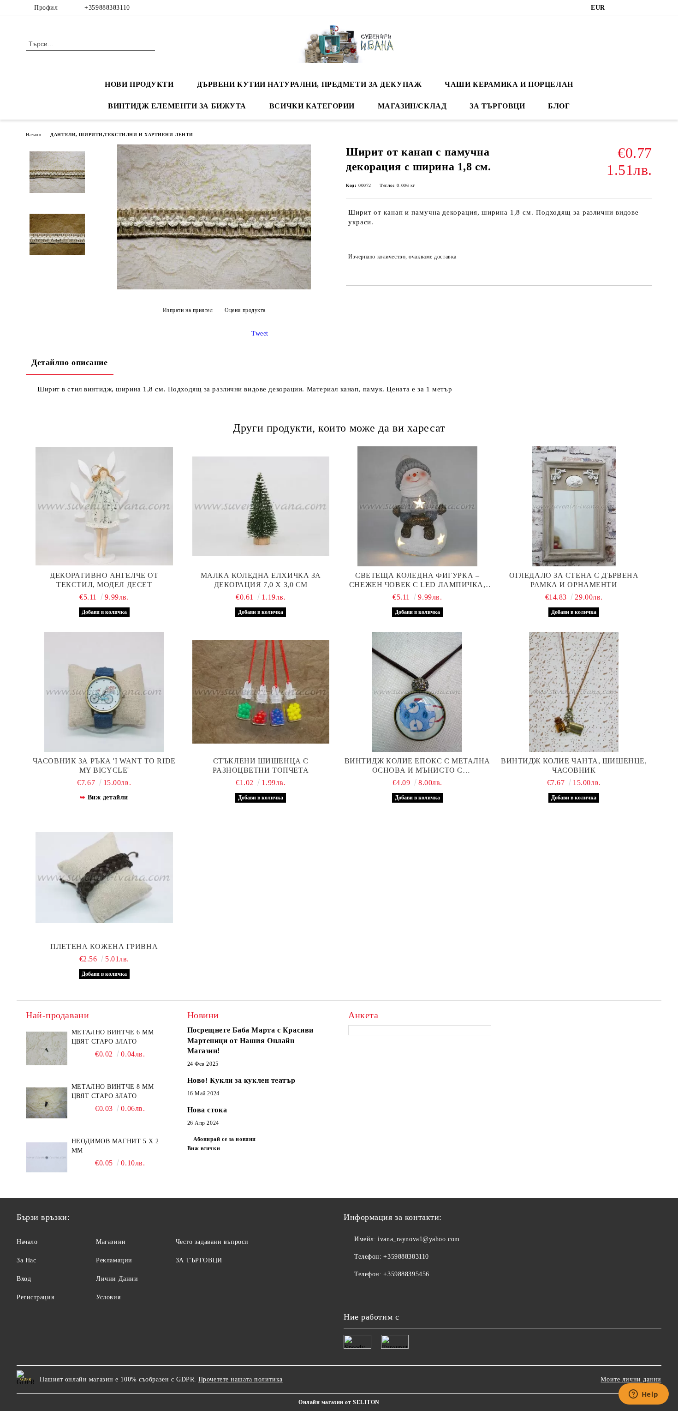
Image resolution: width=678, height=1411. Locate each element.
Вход (24, 1278)
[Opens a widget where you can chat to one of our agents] (643, 1394)
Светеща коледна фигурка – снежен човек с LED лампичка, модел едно (417, 580)
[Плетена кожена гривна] (104, 877)
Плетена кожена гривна (104, 946)
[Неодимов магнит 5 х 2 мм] (46, 1157)
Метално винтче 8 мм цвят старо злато (112, 1091)
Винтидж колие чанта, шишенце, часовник (574, 765)
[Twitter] (633, 8)
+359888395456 (406, 1274)
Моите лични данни (631, 1379)
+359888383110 (107, 7)
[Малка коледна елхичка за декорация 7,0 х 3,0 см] (261, 506)
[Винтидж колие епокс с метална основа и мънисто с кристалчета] (417, 692)
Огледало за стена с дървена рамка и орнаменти (573, 579)
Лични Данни (117, 1278)
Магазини (110, 1241)
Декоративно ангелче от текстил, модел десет (104, 579)
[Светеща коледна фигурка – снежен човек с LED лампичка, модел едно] (417, 506)
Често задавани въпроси (212, 1241)
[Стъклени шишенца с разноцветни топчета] (261, 692)
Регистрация (35, 1297)
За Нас (26, 1260)
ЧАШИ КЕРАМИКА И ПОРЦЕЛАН (509, 84)
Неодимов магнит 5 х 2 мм (115, 1146)
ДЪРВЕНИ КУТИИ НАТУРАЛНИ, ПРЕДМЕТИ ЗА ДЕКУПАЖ (309, 84)
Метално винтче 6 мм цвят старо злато (112, 1037)
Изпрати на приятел (188, 310)
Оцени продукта (245, 310)
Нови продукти (139, 84)
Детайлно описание (69, 362)
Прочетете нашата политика (240, 1379)
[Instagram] (647, 8)
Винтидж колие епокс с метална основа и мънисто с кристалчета (417, 766)
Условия (108, 1297)
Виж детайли (108, 797)
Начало (33, 134)
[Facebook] (619, 8)
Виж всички (203, 1148)
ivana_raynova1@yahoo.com (418, 1239)
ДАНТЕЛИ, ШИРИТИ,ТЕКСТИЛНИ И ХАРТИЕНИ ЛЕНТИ (121, 134)
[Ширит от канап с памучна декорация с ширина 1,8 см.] (214, 287)
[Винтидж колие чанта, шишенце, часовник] (574, 692)
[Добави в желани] (645, 256)
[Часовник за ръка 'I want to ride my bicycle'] (104, 692)
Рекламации (114, 1260)
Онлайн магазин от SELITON (339, 1402)
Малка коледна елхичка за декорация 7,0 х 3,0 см (261, 579)
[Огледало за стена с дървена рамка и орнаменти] (574, 506)
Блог (559, 106)
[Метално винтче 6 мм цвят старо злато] (46, 1048)
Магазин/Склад (412, 106)
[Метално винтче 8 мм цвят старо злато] (46, 1103)
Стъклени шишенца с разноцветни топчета (261, 765)
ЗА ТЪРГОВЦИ (497, 106)
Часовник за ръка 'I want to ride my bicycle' (104, 765)
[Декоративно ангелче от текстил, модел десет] (104, 506)
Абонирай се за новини (224, 1139)
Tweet (259, 333)
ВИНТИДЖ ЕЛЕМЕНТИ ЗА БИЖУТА (177, 106)
